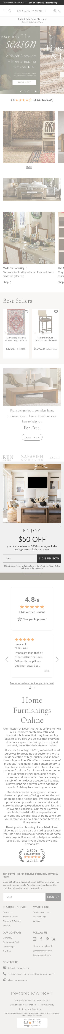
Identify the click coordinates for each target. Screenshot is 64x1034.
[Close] (59, 526)
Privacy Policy (54, 566)
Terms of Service (31, 568)
